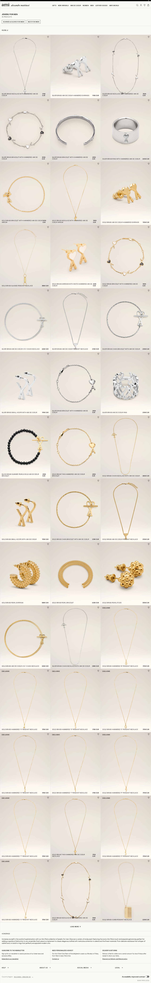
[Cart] (148, 5)
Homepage (6, 934)
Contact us (55, 959)
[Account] (141, 5)
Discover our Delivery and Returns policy (114, 959)
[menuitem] (54, 5)
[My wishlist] (145, 5)
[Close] (148, 0)
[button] (135, 977)
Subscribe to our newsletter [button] (10, 959)
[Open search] (137, 5)
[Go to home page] (16, 4)
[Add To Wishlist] (48, 37)
